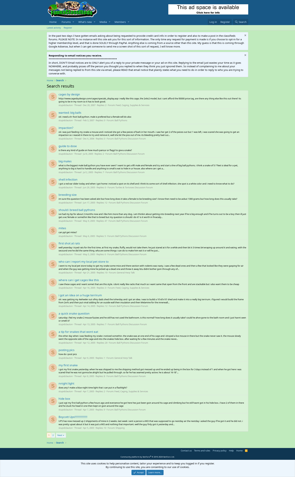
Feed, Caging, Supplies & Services (132, 105)
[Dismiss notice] (244, 36)
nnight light (66, 383)
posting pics (66, 350)
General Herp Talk (126, 272)
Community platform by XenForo (148, 456)
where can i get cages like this (79, 280)
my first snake (68, 365)
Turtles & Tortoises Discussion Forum (134, 187)
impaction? (66, 128)
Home (53, 22)
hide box (64, 399)
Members (120, 22)
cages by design (69, 94)
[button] (73, 22)
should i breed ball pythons (77, 210)
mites (62, 228)
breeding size (68, 195)
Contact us (186, 450)
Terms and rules (202, 450)
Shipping (120, 427)
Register (68, 27)
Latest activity (54, 27)
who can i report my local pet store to (84, 262)
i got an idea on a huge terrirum (80, 295)
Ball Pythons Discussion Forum (130, 138)
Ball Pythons (121, 120)
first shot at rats (69, 243)
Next (59, 435)
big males (65, 161)
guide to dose (68, 146)
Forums (66, 22)
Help (231, 450)
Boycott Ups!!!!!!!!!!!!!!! (73, 417)
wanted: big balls (70, 113)
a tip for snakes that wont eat (78, 332)
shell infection (68, 179)
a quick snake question (74, 313)
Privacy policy (220, 450)
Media (103, 22)
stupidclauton (66, 105)
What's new (85, 22)
